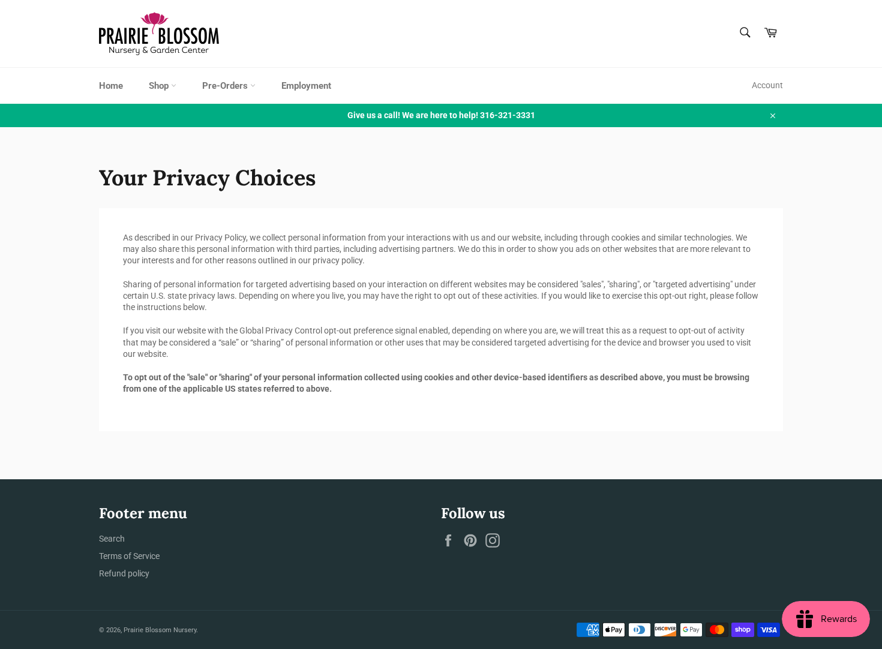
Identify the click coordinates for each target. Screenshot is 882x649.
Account (767, 85)
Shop (160, 85)
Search (112, 538)
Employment (306, 85)
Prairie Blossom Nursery (160, 630)
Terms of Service (129, 556)
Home (111, 85)
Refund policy (124, 573)
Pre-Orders (226, 85)
